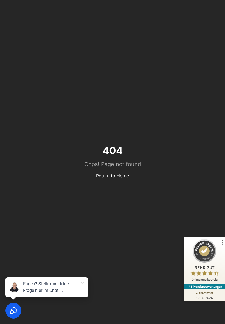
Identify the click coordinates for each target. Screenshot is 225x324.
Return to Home (112, 175)
